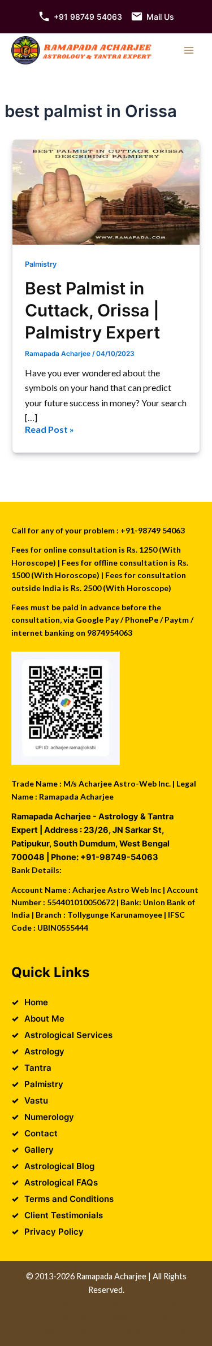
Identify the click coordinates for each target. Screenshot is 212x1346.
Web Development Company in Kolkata (103, 1317)
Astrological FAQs (61, 1182)
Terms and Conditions (69, 1198)
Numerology (49, 1116)
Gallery (39, 1149)
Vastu (36, 1100)
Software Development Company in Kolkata (106, 1330)
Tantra (37, 1067)
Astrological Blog (59, 1166)
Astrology (44, 1051)
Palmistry (41, 264)
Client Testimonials (63, 1215)
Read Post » (49, 430)
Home (36, 1002)
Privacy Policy (54, 1231)
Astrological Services (68, 1035)
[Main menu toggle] (189, 50)
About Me (44, 1018)
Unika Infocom (149, 1303)
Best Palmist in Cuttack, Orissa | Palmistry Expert (92, 310)
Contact (41, 1133)
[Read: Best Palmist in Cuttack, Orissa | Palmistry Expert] (105, 191)
